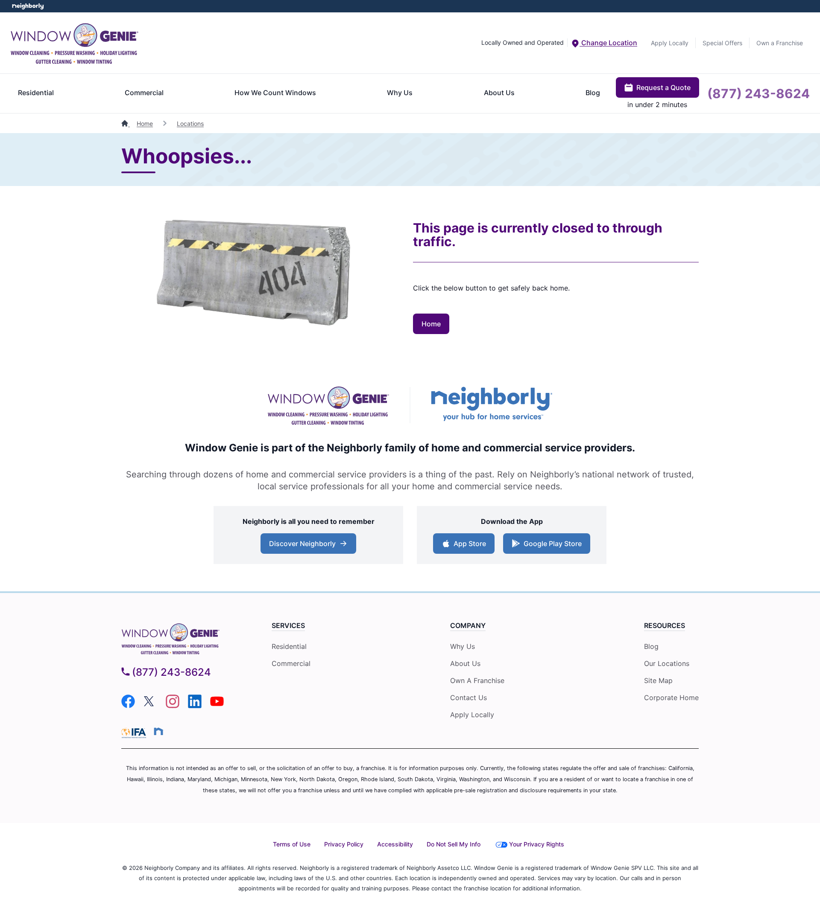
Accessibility (395, 844)
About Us (499, 92)
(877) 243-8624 (758, 93)
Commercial (144, 92)
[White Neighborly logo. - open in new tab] (28, 6)
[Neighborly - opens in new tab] (492, 405)
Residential (36, 92)
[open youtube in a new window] (217, 705)
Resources (664, 625)
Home (145, 123)
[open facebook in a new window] (128, 705)
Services (288, 625)
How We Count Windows (275, 92)
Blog (593, 92)
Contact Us (468, 697)
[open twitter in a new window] (150, 705)
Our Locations (666, 663)
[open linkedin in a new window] (195, 705)
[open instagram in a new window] (172, 705)
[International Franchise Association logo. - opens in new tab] (135, 733)
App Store (470, 543)
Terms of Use (291, 844)
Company (468, 625)
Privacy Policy (343, 844)
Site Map (658, 680)
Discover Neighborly (302, 543)
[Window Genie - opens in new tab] (328, 405)
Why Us (400, 92)
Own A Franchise (477, 680)
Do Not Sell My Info (453, 844)
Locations (190, 123)
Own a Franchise (779, 43)
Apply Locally (669, 43)
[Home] (125, 123)
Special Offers (722, 43)
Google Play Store (553, 543)
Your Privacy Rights (536, 844)
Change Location (608, 42)
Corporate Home (671, 697)
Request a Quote (663, 87)
